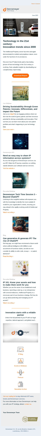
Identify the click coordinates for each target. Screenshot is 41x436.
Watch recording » (9, 212)
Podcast (20, 377)
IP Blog (20, 354)
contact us (27, 404)
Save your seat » (8, 129)
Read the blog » (8, 256)
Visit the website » (9, 168)
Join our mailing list (9, 396)
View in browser (35, 3)
